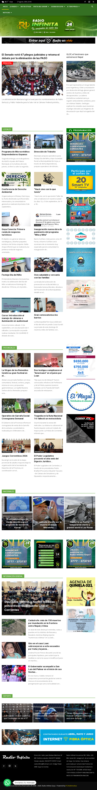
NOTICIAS (6, 12)
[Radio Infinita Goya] (13, 29)
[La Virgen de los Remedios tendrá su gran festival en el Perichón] (16, 360)
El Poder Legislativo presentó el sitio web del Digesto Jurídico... (46, 459)
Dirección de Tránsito (45, 151)
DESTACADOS (71, 81)
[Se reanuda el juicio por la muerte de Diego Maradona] (48, 513)
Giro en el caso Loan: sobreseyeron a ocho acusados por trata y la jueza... (44, 646)
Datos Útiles (26, 6)
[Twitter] (93, 2)
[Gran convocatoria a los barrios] (48, 305)
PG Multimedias (71, 786)
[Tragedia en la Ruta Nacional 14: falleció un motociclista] (48, 406)
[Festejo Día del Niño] (16, 265)
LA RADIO (13, 6)
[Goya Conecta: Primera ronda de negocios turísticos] (16, 219)
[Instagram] (89, 2)
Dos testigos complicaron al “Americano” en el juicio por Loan (48, 373)
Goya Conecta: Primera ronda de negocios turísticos (13, 232)
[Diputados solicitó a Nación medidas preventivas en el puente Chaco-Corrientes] (32, 598)
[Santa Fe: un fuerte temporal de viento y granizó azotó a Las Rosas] (79, 513)
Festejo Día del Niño (12, 275)
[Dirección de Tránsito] (48, 142)
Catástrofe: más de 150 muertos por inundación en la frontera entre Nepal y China (44, 623)
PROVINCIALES (7, 366)
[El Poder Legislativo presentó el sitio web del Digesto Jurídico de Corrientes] (48, 446)
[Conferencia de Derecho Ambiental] (16, 179)
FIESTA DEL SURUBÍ (40, 6)
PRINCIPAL (7, 63)
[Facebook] (85, 2)
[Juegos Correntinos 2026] (16, 446)
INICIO (5, 6)
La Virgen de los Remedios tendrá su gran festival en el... (15, 373)
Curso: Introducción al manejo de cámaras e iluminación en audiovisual (15, 318)
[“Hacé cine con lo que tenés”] (48, 179)
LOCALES (5, 147)
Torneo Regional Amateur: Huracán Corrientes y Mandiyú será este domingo (78, 715)
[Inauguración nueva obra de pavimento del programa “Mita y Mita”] (48, 219)
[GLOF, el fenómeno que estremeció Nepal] (80, 71)
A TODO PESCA (72, 6)
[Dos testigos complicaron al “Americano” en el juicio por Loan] (48, 360)
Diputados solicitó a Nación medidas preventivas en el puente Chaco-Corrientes (29, 606)
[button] (92, 6)
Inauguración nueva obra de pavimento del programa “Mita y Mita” (48, 232)
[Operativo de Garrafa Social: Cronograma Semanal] (16, 406)
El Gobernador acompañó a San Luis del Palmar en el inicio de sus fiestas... (45, 669)
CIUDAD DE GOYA (57, 6)
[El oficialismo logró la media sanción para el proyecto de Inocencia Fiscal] (17, 513)
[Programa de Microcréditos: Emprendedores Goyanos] (16, 142)
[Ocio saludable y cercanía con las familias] (48, 265)
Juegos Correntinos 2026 (14, 456)
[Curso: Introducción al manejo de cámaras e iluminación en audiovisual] (16, 305)
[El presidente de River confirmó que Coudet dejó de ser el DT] (17, 712)
